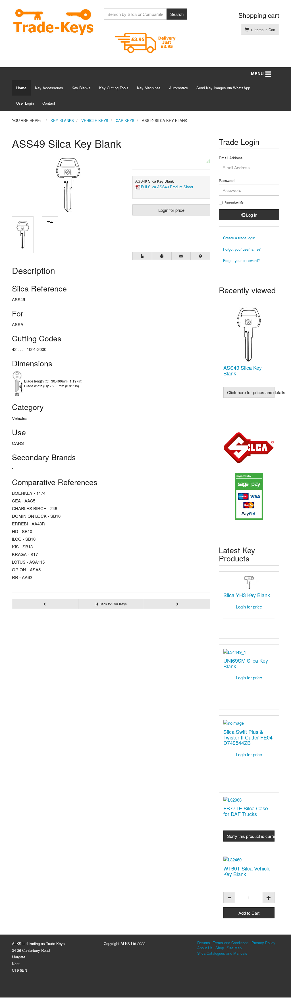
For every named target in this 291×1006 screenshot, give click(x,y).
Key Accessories (49, 87)
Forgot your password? (241, 260)
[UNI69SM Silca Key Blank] (249, 652)
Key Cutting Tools (113, 87)
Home (21, 87)
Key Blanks (81, 87)
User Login (25, 103)
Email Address (230, 157)
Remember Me (234, 202)
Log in (251, 215)
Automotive (178, 87)
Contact (48, 103)
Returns (203, 942)
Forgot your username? (242, 249)
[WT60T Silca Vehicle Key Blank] (249, 860)
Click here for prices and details (251, 392)
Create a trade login (239, 237)
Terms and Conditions (231, 942)
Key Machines (149, 87)
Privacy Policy (263, 942)
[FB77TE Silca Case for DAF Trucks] (249, 800)
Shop (219, 947)
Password (226, 180)
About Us (205, 947)
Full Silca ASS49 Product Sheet (167, 186)
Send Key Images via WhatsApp (223, 87)
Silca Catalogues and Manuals (222, 953)
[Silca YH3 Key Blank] (249, 582)
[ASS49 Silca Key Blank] (249, 334)
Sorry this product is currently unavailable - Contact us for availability (251, 836)
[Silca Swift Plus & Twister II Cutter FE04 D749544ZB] (249, 723)
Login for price (171, 210)
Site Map (234, 947)
